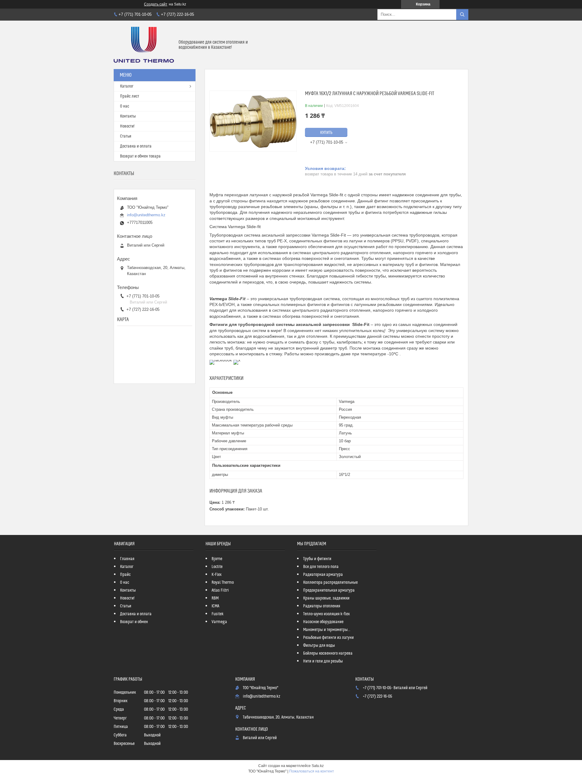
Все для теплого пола (321, 566)
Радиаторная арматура (323, 574)
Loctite (217, 566)
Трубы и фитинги (317, 558)
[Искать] (462, 14)
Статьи (125, 136)
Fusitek (218, 614)
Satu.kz (318, 766)
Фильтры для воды (319, 645)
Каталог (126, 86)
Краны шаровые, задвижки (326, 598)
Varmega (219, 621)
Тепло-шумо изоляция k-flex (326, 614)
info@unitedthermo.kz (146, 215)
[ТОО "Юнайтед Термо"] (144, 45)
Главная (127, 558)
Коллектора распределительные (330, 582)
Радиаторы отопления (321, 606)
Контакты (128, 116)
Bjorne (217, 558)
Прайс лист (129, 96)
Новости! (127, 126)
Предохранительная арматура (329, 590)
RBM (215, 598)
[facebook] (220, 359)
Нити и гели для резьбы (323, 661)
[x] (236, 359)
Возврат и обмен (134, 621)
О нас (124, 106)
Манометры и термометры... (326, 629)
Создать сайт (155, 4)
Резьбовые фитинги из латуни (328, 637)
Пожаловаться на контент (311, 771)
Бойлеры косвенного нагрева (328, 653)
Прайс (125, 574)
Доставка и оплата (136, 146)
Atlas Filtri (220, 590)
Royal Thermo (223, 582)
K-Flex (217, 574)
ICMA (215, 606)
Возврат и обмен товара (140, 156)
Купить (326, 132)
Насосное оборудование (323, 621)
